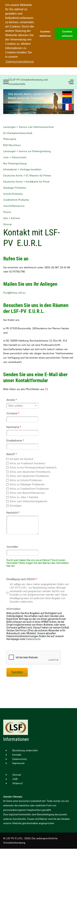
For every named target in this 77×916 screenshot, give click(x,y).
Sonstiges (15, 505)
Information (13, 608)
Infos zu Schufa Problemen (26, 480)
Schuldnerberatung (14, 842)
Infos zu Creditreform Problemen (29, 488)
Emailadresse (15, 440)
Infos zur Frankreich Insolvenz (27, 463)
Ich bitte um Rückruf (21, 459)
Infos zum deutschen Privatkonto (29, 476)
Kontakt (16, 755)
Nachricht (13, 512)
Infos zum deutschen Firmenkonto (30, 471)
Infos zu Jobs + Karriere (24, 497)
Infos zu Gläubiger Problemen (27, 484)
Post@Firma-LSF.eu (14, 293)
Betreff (11, 454)
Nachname (13, 427)
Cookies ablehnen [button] (45, 33)
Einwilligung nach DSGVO (21, 579)
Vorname (12, 413)
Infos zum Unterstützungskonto (28, 501)
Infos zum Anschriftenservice (27, 493)
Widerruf (17, 783)
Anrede (11, 400)
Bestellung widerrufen (25, 750)
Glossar (16, 774)
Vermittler (12, 546)
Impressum (18, 763)
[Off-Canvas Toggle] (71, 82)
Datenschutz (33, 639)
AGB (15, 779)
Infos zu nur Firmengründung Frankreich (33, 467)
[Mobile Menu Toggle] (6, 82)
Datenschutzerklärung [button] (20, 61)
